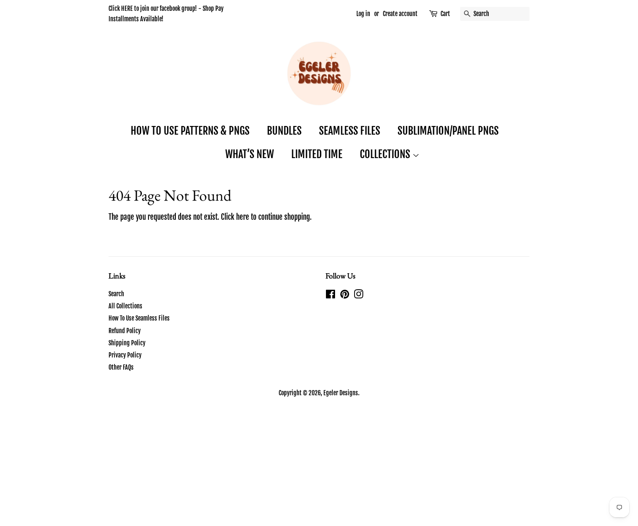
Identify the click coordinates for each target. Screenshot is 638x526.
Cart (445, 13)
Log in (363, 13)
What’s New (249, 154)
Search (116, 294)
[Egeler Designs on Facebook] (330, 295)
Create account (400, 13)
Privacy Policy (125, 355)
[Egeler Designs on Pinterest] (344, 295)
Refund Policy (125, 331)
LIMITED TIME (316, 154)
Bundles (284, 130)
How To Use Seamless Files (139, 318)
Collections (386, 154)
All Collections (125, 306)
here (242, 217)
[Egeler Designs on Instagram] (358, 295)
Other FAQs (121, 367)
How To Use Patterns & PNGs (190, 130)
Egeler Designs (340, 393)
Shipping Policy (127, 343)
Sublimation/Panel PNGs (448, 130)
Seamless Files (349, 130)
